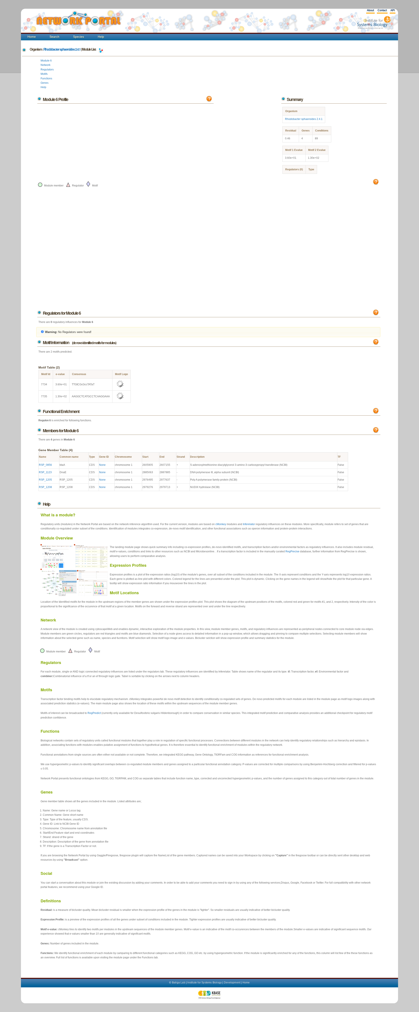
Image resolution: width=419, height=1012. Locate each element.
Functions (46, 78)
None (102, 464)
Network (45, 65)
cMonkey (220, 524)
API (392, 10)
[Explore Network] (100, 49)
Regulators (47, 69)
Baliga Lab (178, 982)
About (370, 10)
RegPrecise (292, 551)
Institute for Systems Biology (204, 982)
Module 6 (46, 60)
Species (78, 36)
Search (54, 36)
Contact (382, 10)
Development (232, 982)
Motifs (44, 73)
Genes (44, 82)
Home (31, 36)
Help (101, 36)
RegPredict (94, 713)
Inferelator (249, 524)
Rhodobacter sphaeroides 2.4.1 (62, 49)
